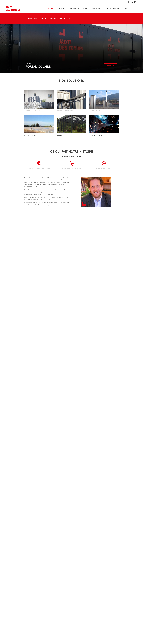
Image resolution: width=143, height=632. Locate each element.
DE (136, 8)
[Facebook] (129, 2)
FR (133, 8)
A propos (60, 8)
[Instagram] (135, 2)
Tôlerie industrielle (95, 135)
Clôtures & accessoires (32, 111)
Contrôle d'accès (95, 111)
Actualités (96, 8)
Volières (59, 135)
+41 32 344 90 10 (11, 2)
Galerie (85, 8)
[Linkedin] (132, 2)
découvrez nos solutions (108, 18)
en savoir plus (110, 65)
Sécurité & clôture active (65, 111)
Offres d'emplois (112, 8)
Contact (126, 8)
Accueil (50, 8)
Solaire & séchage (30, 135)
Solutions (73, 8)
